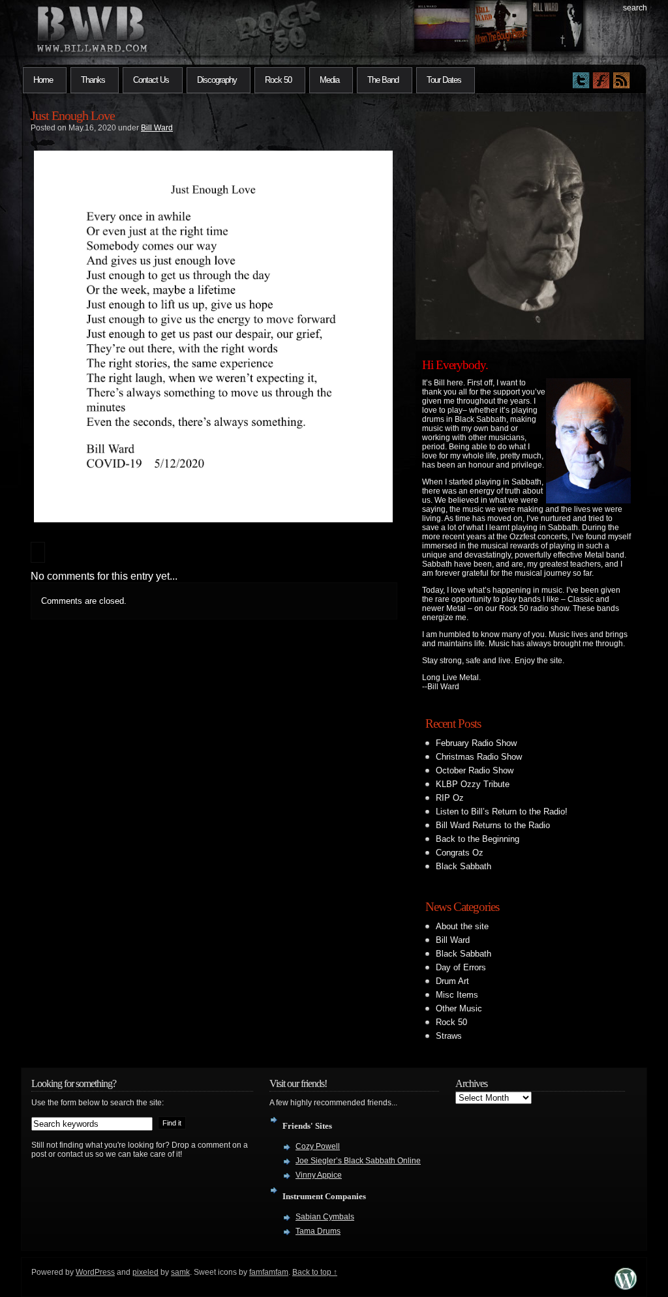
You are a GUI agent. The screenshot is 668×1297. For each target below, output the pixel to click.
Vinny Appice (319, 1175)
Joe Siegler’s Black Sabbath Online (358, 1160)
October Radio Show (474, 770)
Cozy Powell (318, 1146)
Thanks (93, 80)
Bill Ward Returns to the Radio (493, 825)
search (635, 7)
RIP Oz (450, 798)
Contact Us (151, 80)
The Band (383, 80)
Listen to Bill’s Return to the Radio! (502, 811)
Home (43, 80)
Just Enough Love (73, 115)
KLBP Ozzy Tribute (472, 784)
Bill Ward (157, 127)
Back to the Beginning (477, 839)
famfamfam (268, 1272)
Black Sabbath (463, 866)
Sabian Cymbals (325, 1216)
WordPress (95, 1272)
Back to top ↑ (314, 1272)
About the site (462, 926)
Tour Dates (444, 80)
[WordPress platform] (626, 1286)
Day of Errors (461, 967)
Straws (449, 1036)
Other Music (459, 1008)
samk (180, 1272)
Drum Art (452, 981)
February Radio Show (476, 743)
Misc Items (457, 995)
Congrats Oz (459, 852)
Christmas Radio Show (479, 757)
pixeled (145, 1272)
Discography (217, 80)
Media (329, 80)
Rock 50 (278, 80)
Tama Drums (318, 1231)
